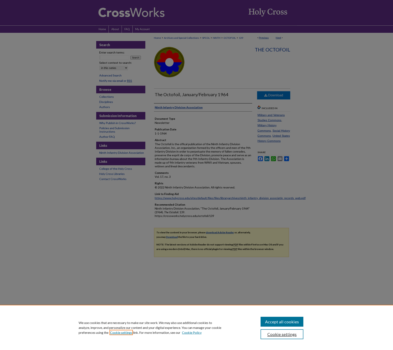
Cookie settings (121, 332)
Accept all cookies (282, 321)
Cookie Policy (192, 332)
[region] (196, 327)
